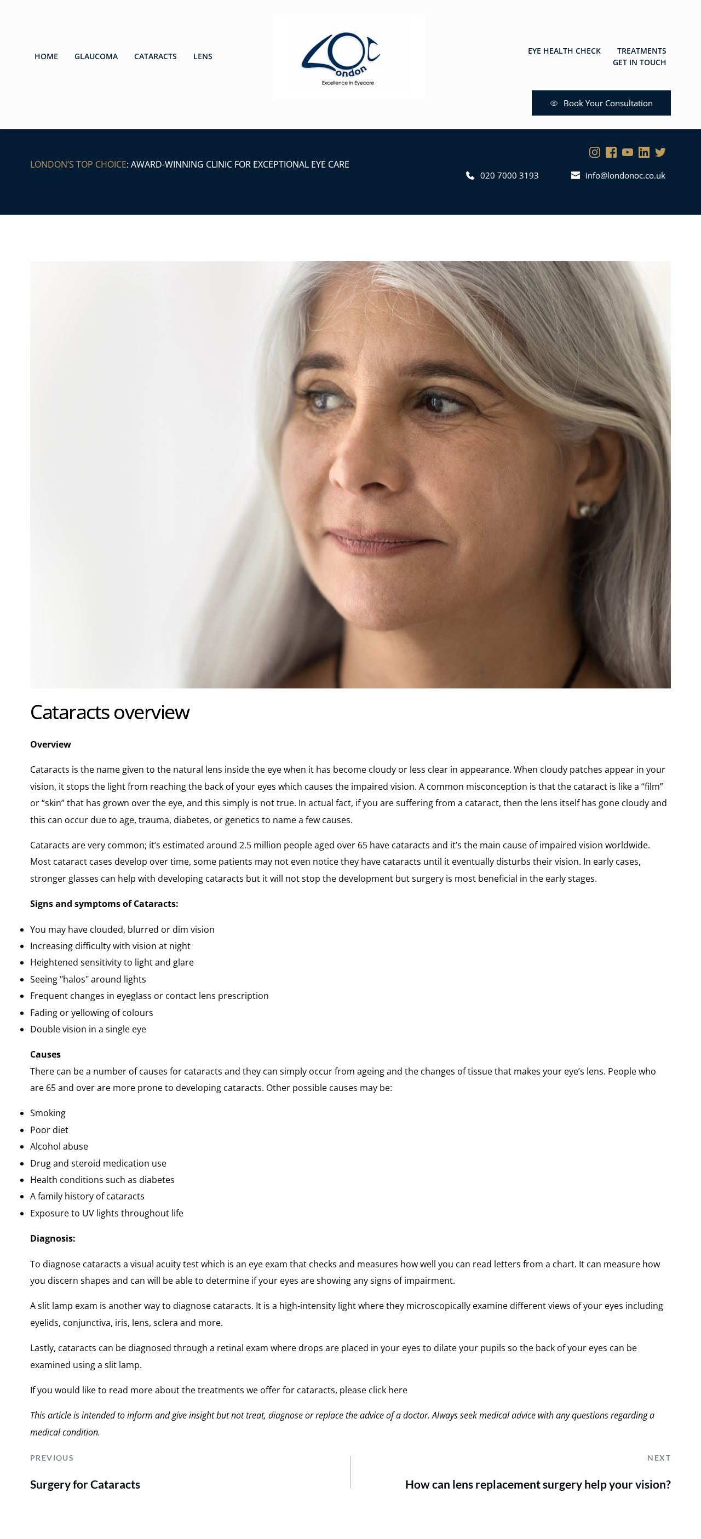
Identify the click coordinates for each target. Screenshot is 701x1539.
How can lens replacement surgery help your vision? (538, 1484)
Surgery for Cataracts (85, 1484)
